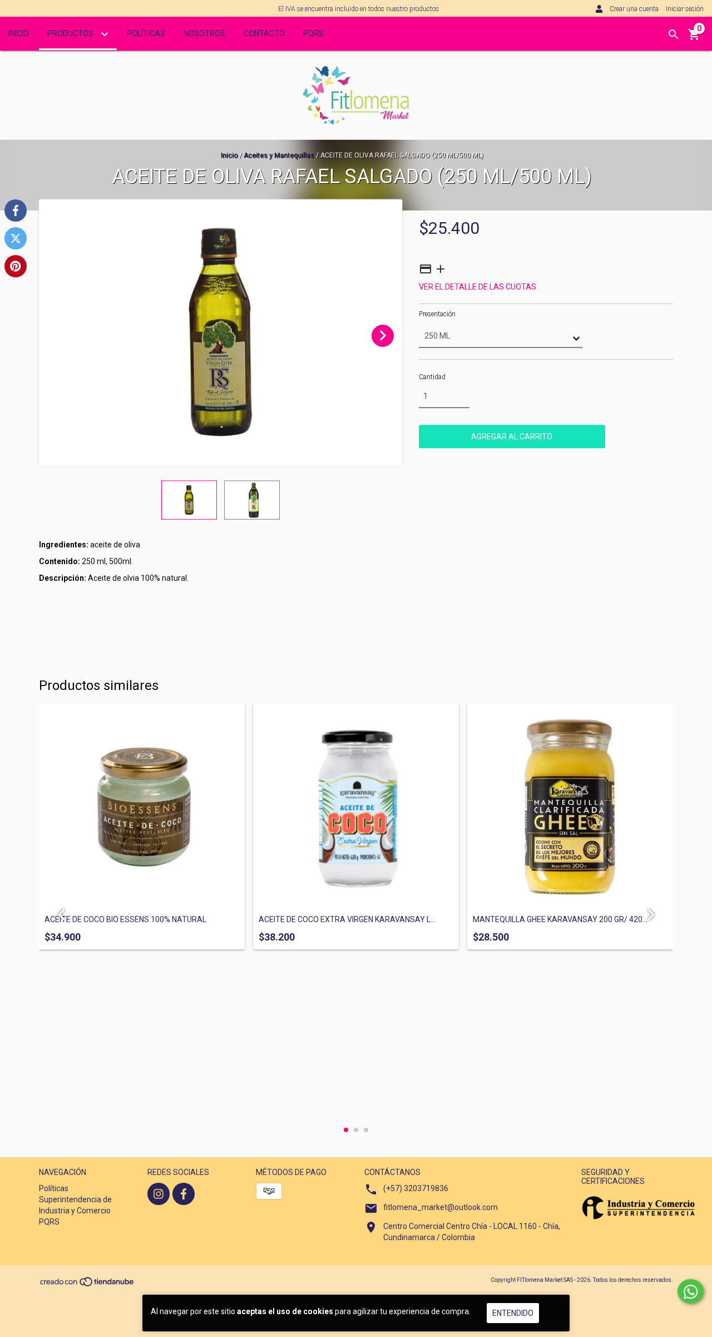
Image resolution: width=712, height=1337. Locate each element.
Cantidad (432, 377)
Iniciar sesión (685, 9)
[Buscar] (673, 34)
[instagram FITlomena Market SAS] (158, 1194)
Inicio (18, 33)
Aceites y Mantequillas (280, 155)
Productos (71, 33)
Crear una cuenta (634, 9)
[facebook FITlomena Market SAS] (183, 1194)
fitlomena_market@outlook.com (440, 1207)
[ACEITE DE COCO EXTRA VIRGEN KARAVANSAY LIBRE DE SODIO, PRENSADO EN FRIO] (356, 807)
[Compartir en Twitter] (15, 238)
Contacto (264, 33)
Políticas (146, 33)
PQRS (313, 33)
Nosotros (204, 33)
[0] (694, 38)
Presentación (437, 314)
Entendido (512, 1313)
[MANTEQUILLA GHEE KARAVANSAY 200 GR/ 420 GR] (570, 807)
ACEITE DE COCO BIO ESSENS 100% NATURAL (125, 919)
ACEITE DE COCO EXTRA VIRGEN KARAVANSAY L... (347, 919)
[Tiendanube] (87, 1285)
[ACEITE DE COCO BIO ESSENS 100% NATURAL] (142, 807)
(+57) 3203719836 (415, 1188)
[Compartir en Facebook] (15, 210)
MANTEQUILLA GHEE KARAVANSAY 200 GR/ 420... (560, 919)
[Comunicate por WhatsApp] (691, 1291)
